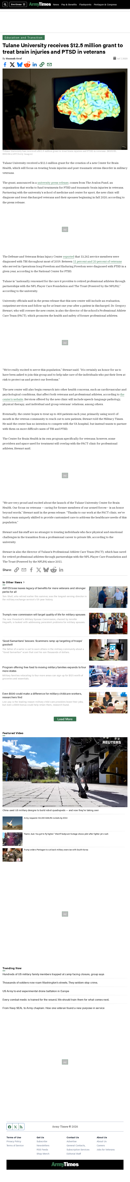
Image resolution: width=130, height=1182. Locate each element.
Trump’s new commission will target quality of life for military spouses (43, 614)
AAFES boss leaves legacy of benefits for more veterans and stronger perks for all (44, 589)
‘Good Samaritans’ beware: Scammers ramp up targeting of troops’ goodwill (42, 642)
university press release (52, 182)
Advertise (72, 1141)
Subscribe (42, 1141)
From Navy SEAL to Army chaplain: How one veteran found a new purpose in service (54, 1008)
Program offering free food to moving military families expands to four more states (44, 668)
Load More (65, 719)
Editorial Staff (74, 1153)
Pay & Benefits (69, 4)
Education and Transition (24, 37)
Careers (101, 1145)
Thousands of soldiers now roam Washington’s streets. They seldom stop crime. (50, 982)
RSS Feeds (42, 1149)
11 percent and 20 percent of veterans (97, 261)
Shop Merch (43, 1153)
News (56, 4)
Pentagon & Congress (105, 4)
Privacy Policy (13, 1141)
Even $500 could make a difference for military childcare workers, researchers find (42, 695)
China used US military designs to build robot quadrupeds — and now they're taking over (51, 810)
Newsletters (43, 1145)
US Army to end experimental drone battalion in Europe (36, 991)
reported (68, 256)
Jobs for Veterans (106, 1149)
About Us (102, 1141)
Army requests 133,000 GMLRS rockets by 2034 (45, 817)
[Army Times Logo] (40, 4)
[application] (65, 772)
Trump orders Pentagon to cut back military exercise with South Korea (56, 849)
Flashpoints (85, 4)
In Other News (12, 582)
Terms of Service (15, 1145)
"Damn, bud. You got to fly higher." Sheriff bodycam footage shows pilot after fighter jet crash (66, 833)
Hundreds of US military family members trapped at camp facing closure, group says (53, 974)
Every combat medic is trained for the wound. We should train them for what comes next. (56, 999)
